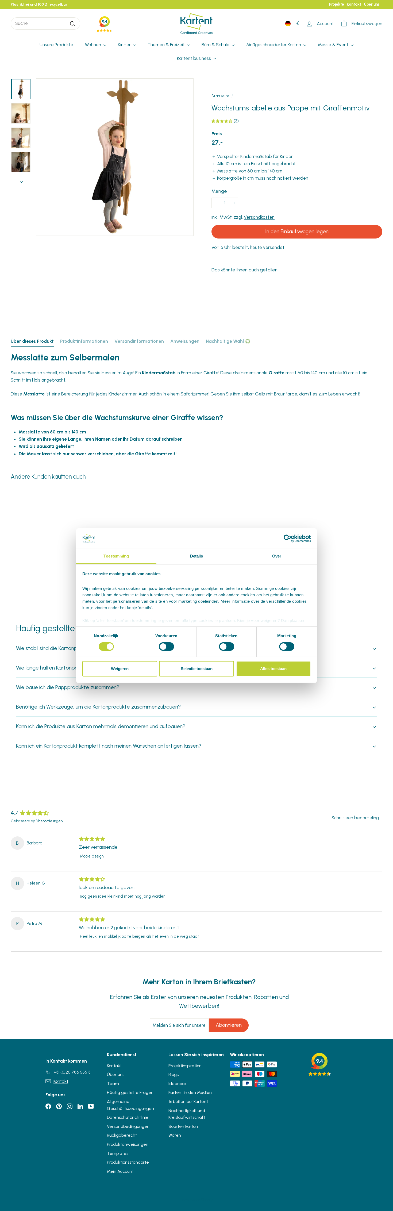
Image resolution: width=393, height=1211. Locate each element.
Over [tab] (276, 556)
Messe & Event (333, 44)
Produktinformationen (84, 341)
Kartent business (194, 58)
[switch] (166, 646)
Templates (117, 1153)
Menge (219, 191)
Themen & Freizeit (167, 44)
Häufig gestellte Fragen (130, 1092)
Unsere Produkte (56, 44)
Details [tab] (196, 556)
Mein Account (120, 1171)
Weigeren (120, 668)
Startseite (220, 96)
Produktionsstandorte (128, 1162)
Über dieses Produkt (32, 341)
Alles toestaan (273, 668)
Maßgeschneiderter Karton (274, 44)
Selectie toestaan (197, 668)
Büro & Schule (216, 44)
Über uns (372, 4)
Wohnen (93, 44)
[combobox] (45, 23)
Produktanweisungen (127, 1144)
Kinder (125, 44)
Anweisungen (184, 341)
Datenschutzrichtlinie (127, 1117)
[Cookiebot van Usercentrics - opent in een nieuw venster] (287, 539)
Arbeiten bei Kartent (188, 1101)
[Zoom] (114, 157)
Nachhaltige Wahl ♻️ (228, 341)
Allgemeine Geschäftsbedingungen (130, 1105)
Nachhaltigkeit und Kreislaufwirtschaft (186, 1114)
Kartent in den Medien (190, 1092)
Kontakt (354, 4)
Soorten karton (183, 1126)
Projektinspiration (185, 1065)
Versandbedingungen (128, 1126)
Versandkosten (259, 217)
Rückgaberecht (122, 1135)
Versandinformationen (139, 341)
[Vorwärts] (21, 180)
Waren (174, 1135)
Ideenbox (177, 1083)
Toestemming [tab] (116, 556)
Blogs (173, 1074)
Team (113, 1083)
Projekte (336, 4)
